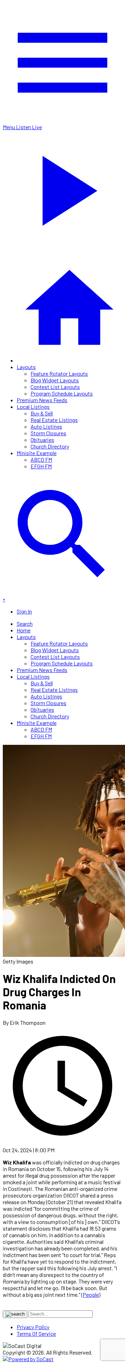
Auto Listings (46, 426)
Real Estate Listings (54, 419)
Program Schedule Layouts (62, 393)
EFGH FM (41, 466)
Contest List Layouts (55, 386)
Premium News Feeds (42, 400)
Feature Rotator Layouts (59, 373)
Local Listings (33, 406)
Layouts (26, 367)
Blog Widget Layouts (55, 380)
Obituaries (42, 439)
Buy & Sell (42, 413)
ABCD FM (41, 459)
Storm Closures (48, 433)
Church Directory (50, 446)
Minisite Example (37, 453)
